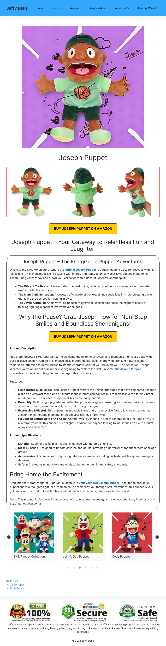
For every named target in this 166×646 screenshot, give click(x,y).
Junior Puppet (17, 584)
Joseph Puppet (130, 369)
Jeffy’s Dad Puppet (83, 532)
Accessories (97, 8)
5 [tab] (91, 567)
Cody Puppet (132, 532)
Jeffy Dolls (17, 8)
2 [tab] (74, 567)
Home (39, 8)
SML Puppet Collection (34, 532)
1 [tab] (68, 567)
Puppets (55, 8)
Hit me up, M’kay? (146, 8)
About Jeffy (122, 8)
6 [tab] (96, 567)
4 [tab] (85, 567)
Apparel (74, 8)
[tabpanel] (34, 537)
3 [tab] (79, 567)
